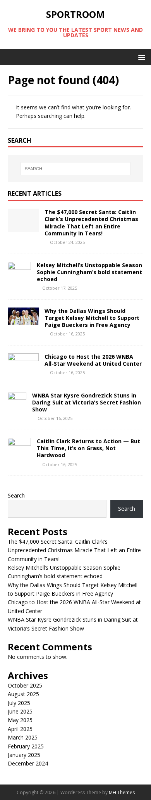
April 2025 (20, 729)
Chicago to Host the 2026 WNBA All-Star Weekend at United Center (93, 360)
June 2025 (20, 711)
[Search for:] (76, 168)
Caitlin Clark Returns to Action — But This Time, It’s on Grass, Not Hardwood (88, 448)
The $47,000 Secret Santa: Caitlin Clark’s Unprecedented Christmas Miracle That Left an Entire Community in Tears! (91, 222)
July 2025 (19, 703)
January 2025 (24, 755)
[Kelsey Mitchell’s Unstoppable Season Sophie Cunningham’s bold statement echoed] (19, 280)
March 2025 (23, 737)
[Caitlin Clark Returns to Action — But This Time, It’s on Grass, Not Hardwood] (19, 456)
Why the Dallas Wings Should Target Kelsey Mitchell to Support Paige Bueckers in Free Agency (92, 317)
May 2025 (20, 720)
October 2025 (25, 685)
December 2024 (28, 763)
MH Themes (122, 792)
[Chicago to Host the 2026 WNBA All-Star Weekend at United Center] (23, 366)
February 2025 (26, 746)
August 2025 (23, 694)
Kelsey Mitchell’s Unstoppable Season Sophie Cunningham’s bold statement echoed (89, 272)
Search (16, 495)
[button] (140, 56)
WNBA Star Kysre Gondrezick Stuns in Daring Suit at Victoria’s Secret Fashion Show (86, 402)
